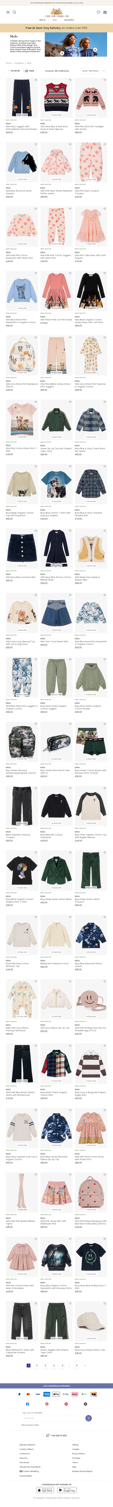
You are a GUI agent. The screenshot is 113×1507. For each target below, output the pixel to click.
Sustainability (26, 1476)
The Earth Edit (59, 1435)
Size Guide (24, 1462)
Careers (75, 1449)
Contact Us (25, 1453)
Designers (69, 20)
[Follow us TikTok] (85, 1405)
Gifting (75, 1445)
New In (42, 20)
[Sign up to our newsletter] (88, 1418)
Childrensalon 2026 (53, 1498)
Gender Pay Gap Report (30, 1467)
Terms (75, 1462)
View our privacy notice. (30, 1425)
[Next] (84, 1365)
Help (74, 1467)
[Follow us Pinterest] (66, 1405)
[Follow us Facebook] (27, 1405)
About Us (24, 1458)
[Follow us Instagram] (46, 1405)
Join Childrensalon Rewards (56, 1386)
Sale (55, 20)
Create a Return (27, 1449)
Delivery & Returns (27, 1445)
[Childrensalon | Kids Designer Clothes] (56, 11)
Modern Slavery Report (82, 1471)
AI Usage (76, 1458)
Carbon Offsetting (29, 1471)
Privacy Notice (78, 1453)
